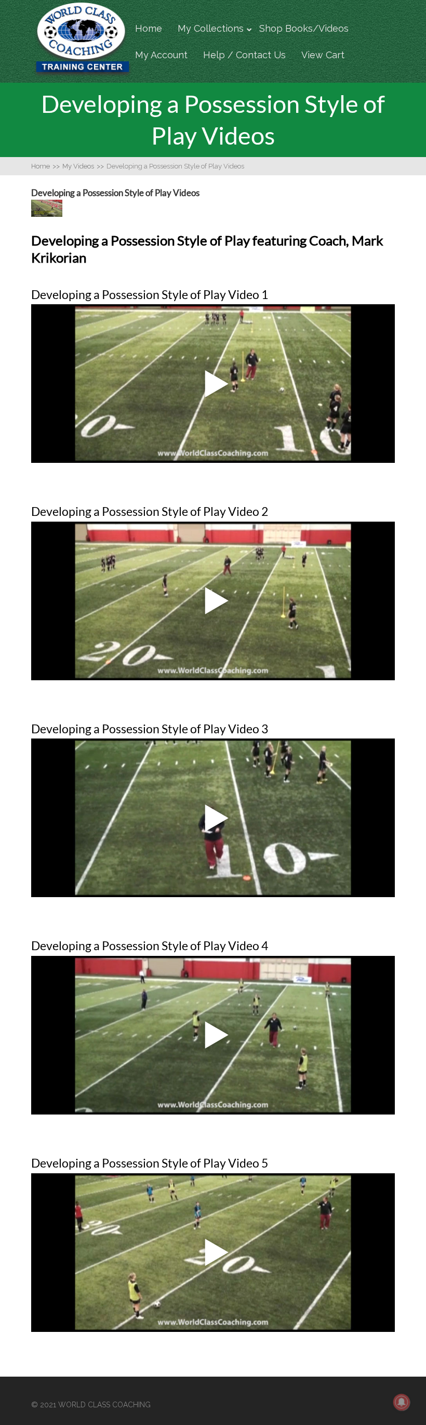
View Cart (322, 54)
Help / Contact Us (244, 54)
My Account (161, 54)
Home (148, 28)
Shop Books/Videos (304, 28)
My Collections (211, 28)
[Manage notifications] (401, 1402)
